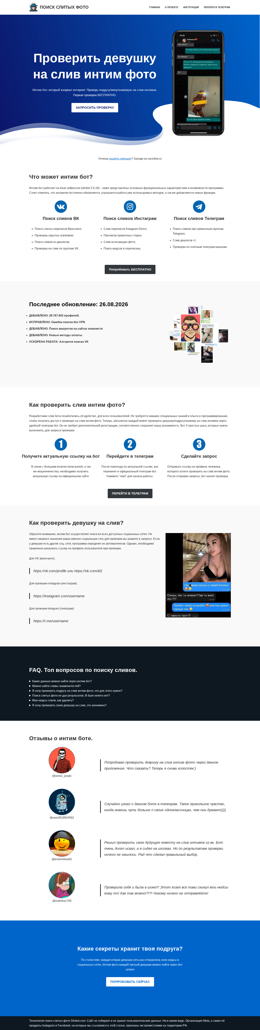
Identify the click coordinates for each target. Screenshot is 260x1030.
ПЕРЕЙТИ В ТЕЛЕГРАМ (130, 493)
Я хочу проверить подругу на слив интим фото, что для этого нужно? (77, 690)
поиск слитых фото (58, 1020)
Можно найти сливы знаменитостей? (56, 685)
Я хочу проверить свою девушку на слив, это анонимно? (69, 705)
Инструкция (191, 7)
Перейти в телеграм (217, 7)
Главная (154, 7)
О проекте (171, 7)
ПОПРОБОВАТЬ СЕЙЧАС (130, 981)
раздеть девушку (120, 158)
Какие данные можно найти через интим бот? (62, 681)
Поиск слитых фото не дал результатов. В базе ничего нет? (71, 695)
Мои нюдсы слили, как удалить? (53, 700)
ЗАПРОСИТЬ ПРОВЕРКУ (95, 107)
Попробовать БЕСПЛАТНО (130, 269)
